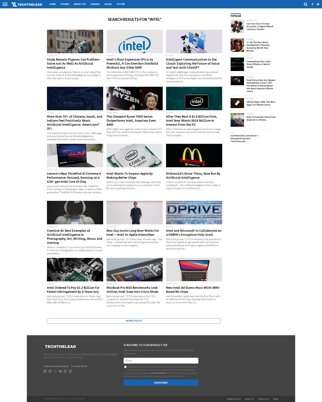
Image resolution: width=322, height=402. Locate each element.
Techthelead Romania (56, 366)
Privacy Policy (234, 399)
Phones (65, 4)
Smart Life (80, 4)
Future (121, 4)
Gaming (95, 4)
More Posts (134, 320)
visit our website (158, 373)
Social (108, 4)
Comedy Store (79, 366)
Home (52, 4)
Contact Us (264, 399)
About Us (249, 399)
